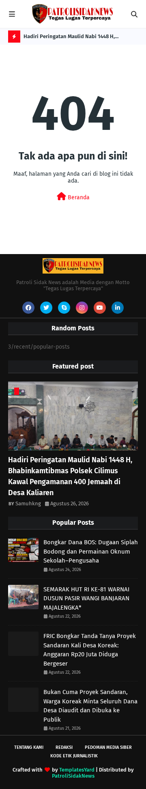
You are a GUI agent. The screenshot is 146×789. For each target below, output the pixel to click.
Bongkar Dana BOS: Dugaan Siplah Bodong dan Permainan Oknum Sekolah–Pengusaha (90, 551)
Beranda (78, 197)
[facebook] (28, 308)
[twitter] (46, 308)
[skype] (64, 308)
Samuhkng (28, 503)
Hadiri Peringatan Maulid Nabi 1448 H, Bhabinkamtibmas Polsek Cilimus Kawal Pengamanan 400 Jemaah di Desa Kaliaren (74, 38)
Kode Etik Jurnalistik (74, 756)
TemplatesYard (76, 770)
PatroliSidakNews (73, 776)
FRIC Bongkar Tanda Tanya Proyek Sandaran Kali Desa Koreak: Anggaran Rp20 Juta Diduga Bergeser (89, 649)
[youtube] (100, 308)
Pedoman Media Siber (108, 747)
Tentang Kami (28, 747)
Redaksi (64, 747)
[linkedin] (118, 308)
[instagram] (82, 308)
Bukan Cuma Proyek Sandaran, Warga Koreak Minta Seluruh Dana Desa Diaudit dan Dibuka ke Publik (90, 705)
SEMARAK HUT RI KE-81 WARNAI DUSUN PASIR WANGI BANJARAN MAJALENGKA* (86, 598)
